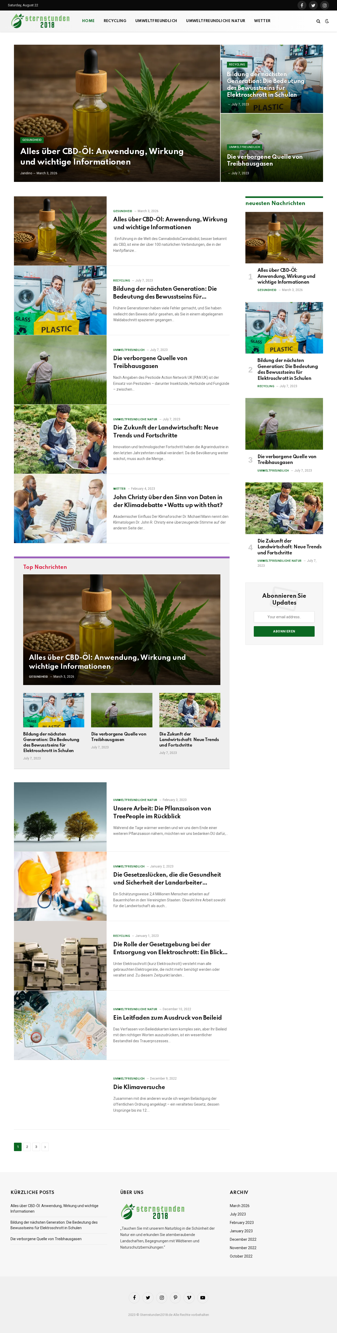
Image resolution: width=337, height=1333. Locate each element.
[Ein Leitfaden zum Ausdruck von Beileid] (60, 1025)
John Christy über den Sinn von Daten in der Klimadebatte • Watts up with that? (167, 501)
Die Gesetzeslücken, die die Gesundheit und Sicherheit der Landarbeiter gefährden (167, 879)
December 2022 (243, 1239)
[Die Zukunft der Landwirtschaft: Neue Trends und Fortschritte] (60, 439)
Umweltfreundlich (156, 21)
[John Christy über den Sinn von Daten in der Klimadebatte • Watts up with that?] (60, 508)
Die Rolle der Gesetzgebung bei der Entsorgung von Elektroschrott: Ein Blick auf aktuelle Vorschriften (167, 949)
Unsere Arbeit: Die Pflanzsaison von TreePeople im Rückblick (162, 813)
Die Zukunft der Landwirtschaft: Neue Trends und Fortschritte (165, 432)
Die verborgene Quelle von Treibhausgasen (265, 160)
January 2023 (241, 1231)
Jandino (26, 173)
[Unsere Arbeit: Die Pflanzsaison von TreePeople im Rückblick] (60, 817)
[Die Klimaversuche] (60, 1095)
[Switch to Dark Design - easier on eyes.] (326, 21)
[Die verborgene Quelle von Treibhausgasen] (272, 148)
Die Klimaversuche (139, 1087)
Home (88, 21)
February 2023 (242, 1222)
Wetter (262, 21)
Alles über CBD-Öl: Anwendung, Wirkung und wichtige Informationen (102, 157)
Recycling (115, 21)
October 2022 (241, 1256)
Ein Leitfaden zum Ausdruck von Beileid (167, 1018)
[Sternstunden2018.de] (41, 21)
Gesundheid (32, 140)
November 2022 (243, 1248)
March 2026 (240, 1206)
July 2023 (238, 1214)
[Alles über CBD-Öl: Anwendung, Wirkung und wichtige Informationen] (117, 113)
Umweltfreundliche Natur (215, 21)
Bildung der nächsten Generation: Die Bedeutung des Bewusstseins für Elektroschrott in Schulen (266, 85)
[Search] (318, 21)
